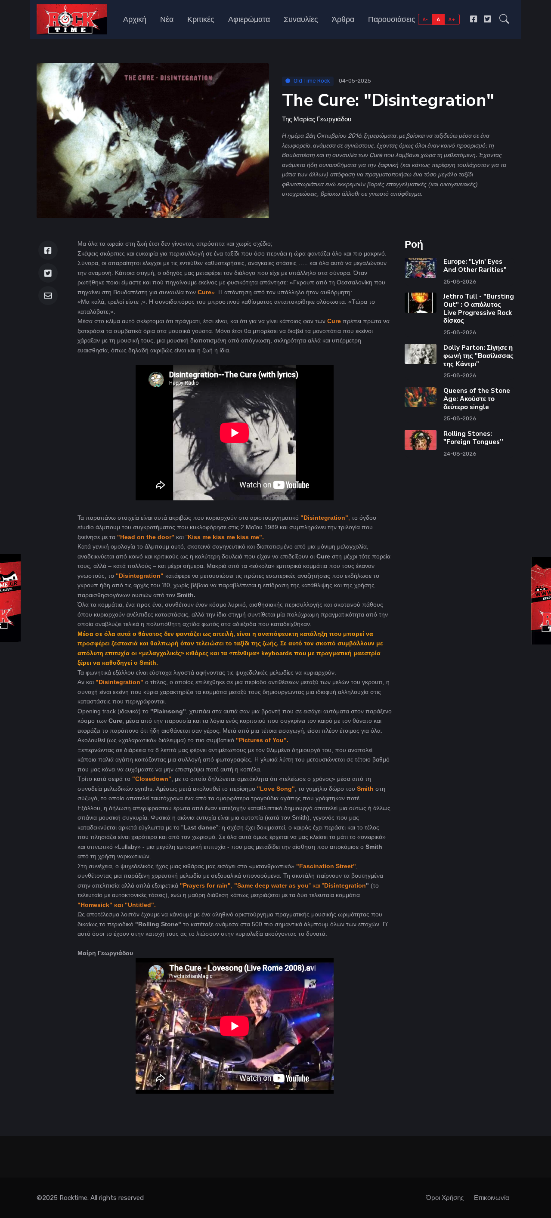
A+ (452, 19)
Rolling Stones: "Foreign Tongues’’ (473, 437)
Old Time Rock (312, 80)
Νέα (166, 19)
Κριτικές (200, 19)
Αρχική (134, 19)
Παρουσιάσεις (391, 19)
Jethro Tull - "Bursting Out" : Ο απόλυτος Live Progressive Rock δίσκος (478, 308)
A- (425, 19)
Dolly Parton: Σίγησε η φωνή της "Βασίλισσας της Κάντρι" (478, 355)
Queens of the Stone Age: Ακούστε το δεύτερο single (476, 398)
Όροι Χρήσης (445, 1198)
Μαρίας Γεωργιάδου (322, 119)
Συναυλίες (301, 19)
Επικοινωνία (491, 1198)
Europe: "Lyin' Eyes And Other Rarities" (475, 265)
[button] (504, 19)
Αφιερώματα (249, 19)
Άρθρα (343, 19)
